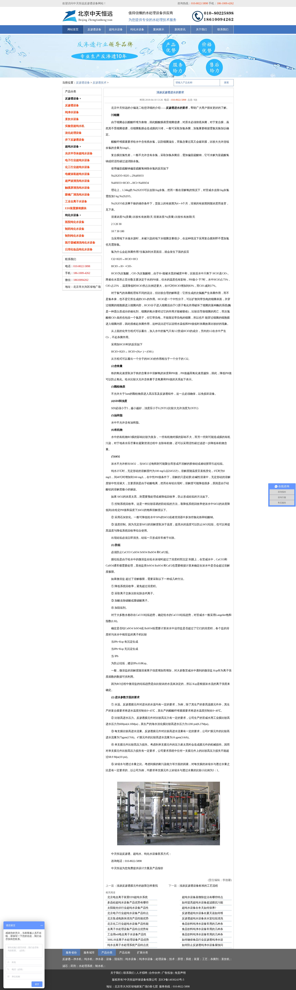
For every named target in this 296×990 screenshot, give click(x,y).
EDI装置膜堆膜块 (76, 208)
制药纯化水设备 (74, 228)
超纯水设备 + (73, 146)
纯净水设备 (72, 112)
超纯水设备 (116, 29)
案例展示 (158, 29)
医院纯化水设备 (74, 221)
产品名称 (124, 952)
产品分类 (106, 952)
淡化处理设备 (73, 132)
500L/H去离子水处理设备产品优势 (128, 939)
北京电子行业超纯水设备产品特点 (128, 913)
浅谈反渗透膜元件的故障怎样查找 (137, 885)
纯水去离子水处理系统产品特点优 (128, 945)
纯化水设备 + (73, 215)
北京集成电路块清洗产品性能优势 (128, 918)
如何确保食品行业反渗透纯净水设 (202, 939)
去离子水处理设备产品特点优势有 (128, 929)
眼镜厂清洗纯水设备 (77, 194)
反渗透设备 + (73, 98)
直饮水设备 (72, 119)
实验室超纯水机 (74, 125)
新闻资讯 (180, 29)
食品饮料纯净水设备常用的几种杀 (202, 923)
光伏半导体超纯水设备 (78, 153)
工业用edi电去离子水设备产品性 (126, 934)
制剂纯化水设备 (74, 235)
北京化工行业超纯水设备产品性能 (128, 923)
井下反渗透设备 (74, 139)
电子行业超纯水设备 (77, 160)
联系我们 (222, 29)
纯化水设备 (137, 29)
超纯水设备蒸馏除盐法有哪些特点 (202, 897)
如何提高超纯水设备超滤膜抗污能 (202, 902)
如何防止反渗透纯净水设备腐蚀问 (202, 945)
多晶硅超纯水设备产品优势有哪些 (128, 902)
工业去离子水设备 (76, 201)
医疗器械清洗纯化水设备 (80, 242)
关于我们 (201, 29)
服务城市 (89, 952)
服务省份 (71, 952)
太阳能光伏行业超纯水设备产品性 (128, 907)
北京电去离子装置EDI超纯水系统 (127, 897)
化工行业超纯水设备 (77, 167)
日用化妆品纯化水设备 (78, 249)
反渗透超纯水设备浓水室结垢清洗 (202, 918)
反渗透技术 (99, 82)
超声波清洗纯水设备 (77, 180)
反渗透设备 (94, 29)
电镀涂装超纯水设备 (77, 173)
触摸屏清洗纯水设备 (77, 187)
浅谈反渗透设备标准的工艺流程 (199, 885)
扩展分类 (142, 952)
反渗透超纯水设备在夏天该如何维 (202, 913)
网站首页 (72, 29)
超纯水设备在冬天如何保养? (199, 907)
